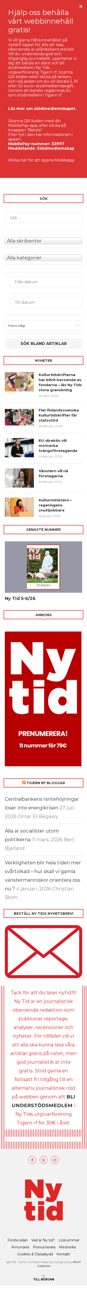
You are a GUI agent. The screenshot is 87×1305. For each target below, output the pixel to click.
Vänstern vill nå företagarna (53, 473)
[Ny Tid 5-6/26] (43, 567)
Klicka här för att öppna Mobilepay (41, 160)
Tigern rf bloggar (46, 783)
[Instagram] (55, 1160)
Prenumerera (44, 1247)
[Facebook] (32, 1160)
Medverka (67, 1247)
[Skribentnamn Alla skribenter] (43, 240)
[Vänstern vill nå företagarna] (19, 478)
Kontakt (63, 1254)
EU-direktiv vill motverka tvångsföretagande (58, 445)
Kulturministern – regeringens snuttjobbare (55, 505)
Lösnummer (69, 1240)
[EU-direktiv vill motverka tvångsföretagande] (19, 447)
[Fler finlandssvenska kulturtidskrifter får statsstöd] (19, 417)
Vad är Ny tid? (43, 1240)
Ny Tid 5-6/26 (20, 598)
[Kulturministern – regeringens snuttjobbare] (19, 507)
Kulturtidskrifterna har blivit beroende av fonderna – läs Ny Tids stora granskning (60, 382)
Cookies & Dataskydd (35, 1254)
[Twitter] (43, 1160)
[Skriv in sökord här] (43, 218)
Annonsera (20, 1247)
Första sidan (17, 1240)
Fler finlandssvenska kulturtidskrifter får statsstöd (59, 415)
